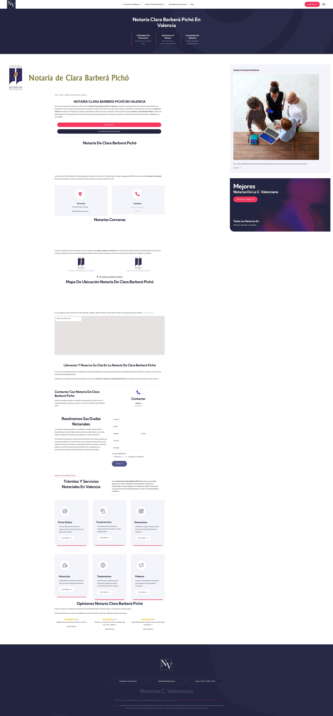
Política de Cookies (194, 700)
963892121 (138, 406)
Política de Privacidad (181, 700)
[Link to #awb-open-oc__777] (323, 4)
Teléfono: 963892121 (137, 207)
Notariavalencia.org (115, 705)
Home (56, 95)
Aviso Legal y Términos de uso (209, 700)
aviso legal (124, 457)
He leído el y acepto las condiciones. (129, 457)
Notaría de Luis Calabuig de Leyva (138, 271)
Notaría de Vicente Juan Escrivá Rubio (81, 271)
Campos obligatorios (119, 453)
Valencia (61, 95)
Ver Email (137, 211)
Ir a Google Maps (147, 313)
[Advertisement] (107, 162)
